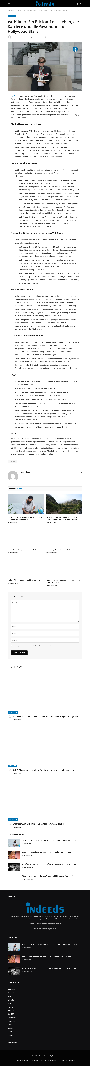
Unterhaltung (13, 819)
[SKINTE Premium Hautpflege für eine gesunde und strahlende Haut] (45, 746)
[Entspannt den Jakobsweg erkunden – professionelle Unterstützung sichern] (64, 504)
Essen (10, 1003)
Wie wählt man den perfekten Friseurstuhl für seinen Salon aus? (47, 876)
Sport (10, 1032)
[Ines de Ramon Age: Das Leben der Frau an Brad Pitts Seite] (64, 567)
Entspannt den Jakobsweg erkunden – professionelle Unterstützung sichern (61, 518)
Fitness (10, 1007)
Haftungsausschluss (51, 1060)
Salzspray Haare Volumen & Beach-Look (62, 550)
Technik (10, 1035)
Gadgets (11, 1010)
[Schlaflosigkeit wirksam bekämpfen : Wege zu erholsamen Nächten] (14, 867)
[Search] (81, 3)
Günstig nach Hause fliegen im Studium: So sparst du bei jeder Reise (25, 518)
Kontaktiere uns (37, 1060)
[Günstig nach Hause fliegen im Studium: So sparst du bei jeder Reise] (26, 504)
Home (19, 1060)
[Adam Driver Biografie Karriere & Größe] (26, 537)
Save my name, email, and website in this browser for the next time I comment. (40, 646)
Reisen (10, 1028)
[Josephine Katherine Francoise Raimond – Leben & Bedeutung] (14, 855)
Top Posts (11, 1039)
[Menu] (9, 4)
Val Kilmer (15, 96)
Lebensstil (12, 16)
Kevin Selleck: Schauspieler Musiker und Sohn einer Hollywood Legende (45, 716)
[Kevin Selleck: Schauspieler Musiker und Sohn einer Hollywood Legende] (45, 692)
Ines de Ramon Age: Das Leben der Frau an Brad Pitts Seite (63, 581)
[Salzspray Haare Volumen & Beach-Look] (64, 537)
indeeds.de (17, 37)
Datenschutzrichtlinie (68, 1060)
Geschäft (11, 1014)
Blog (9, 996)
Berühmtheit (13, 712)
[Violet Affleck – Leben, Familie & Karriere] (26, 567)
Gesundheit (12, 766)
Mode (10, 1025)
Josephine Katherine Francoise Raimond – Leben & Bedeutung (46, 852)
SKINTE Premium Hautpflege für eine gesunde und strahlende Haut (44, 770)
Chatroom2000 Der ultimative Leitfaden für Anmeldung (38, 824)
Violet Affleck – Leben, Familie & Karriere (24, 580)
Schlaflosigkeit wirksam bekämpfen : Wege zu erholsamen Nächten (49, 864)
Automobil (11, 989)
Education (11, 1000)
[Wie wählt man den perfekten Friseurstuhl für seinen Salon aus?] (14, 879)
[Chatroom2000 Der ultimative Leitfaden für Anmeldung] (45, 799)
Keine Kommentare (38, 37)
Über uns (27, 1060)
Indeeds (55, 1056)
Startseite (11, 10)
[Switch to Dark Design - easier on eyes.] (77, 4)
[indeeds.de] (45, 3)
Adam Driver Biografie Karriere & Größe (24, 550)
